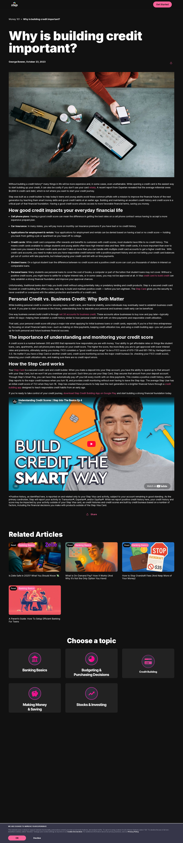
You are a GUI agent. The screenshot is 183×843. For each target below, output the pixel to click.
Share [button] (94, 514)
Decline (37, 838)
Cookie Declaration (74, 832)
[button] (171, 63)
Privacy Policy (133, 832)
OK (17, 838)
